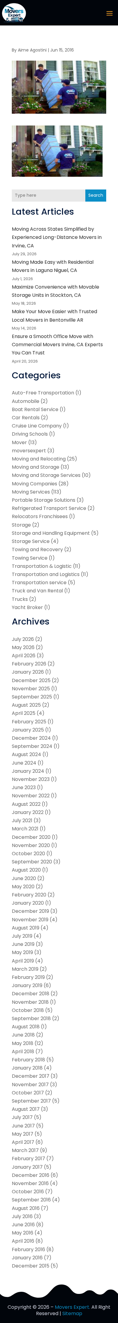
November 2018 (30, 1002)
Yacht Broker (27, 607)
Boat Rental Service (35, 409)
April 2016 (23, 1241)
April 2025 (23, 713)
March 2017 (25, 1150)
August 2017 (26, 1109)
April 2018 (23, 1051)
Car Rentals (26, 417)
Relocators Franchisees (40, 516)
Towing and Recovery (37, 549)
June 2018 (23, 1034)
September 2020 (32, 861)
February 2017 (28, 1158)
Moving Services (31, 491)
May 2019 (22, 952)
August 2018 (26, 1026)
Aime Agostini (32, 50)
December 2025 (31, 680)
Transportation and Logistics (46, 574)
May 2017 (22, 1133)
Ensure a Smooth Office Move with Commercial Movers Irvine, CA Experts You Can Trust (57, 344)
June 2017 (23, 1125)
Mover (19, 442)
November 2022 (31, 795)
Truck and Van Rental (37, 590)
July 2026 (23, 639)
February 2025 (29, 721)
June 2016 (23, 1224)
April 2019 (23, 960)
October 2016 (28, 1191)
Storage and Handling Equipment (51, 533)
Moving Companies (34, 483)
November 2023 (31, 779)
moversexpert (29, 450)
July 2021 (22, 820)
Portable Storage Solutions (43, 500)
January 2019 (27, 985)
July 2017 (22, 1117)
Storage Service (31, 541)
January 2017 (27, 1167)
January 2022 (28, 812)
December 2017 (30, 1076)
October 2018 (28, 1010)
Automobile (25, 401)
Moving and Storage (35, 467)
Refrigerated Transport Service (49, 508)
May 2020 (23, 886)
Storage (21, 524)
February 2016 (28, 1249)
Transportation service (39, 582)
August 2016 (26, 1208)
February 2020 (29, 894)
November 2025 (31, 688)
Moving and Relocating (39, 458)
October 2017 (28, 1092)
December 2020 (31, 837)
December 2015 (30, 1265)
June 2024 (24, 762)
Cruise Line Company (37, 425)
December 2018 (30, 993)
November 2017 (30, 1084)
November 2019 (30, 919)
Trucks (20, 599)
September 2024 (32, 746)
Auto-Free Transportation (43, 392)
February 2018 (28, 1059)
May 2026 (23, 647)
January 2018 (27, 1067)
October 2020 (28, 853)
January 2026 (28, 671)
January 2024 (28, 771)
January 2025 (28, 729)
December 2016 (30, 1175)
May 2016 (22, 1232)
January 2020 (28, 902)
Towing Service (30, 557)
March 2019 (25, 969)
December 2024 (31, 738)
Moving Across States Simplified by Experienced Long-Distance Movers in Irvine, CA (57, 237)
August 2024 (26, 754)
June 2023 (24, 787)
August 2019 (25, 927)
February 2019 (28, 977)
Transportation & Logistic (42, 566)
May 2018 (22, 1043)
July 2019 (22, 936)
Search (95, 195)
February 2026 (29, 663)
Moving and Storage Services (46, 475)
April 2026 (23, 655)
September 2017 (31, 1100)
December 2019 (30, 911)
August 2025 (26, 705)
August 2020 (26, 869)
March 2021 (25, 828)
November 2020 (31, 845)
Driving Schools (30, 433)
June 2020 (24, 878)
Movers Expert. (72, 1307)
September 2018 (31, 1018)
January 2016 (27, 1257)
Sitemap (72, 1313)
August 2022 (26, 804)
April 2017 (23, 1142)
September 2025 (32, 696)
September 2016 (31, 1199)
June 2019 (23, 944)
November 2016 (30, 1183)
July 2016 (22, 1216)
